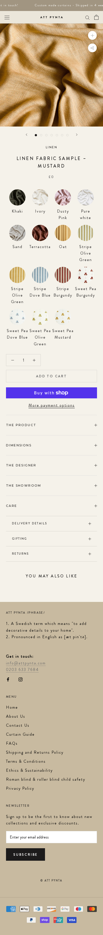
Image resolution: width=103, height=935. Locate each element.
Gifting (19, 538)
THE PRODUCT (21, 425)
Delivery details (29, 523)
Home (12, 707)
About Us (15, 716)
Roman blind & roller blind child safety (45, 779)
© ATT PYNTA (51, 880)
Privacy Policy (20, 788)
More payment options (51, 405)
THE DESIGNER (21, 465)
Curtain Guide (20, 734)
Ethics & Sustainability (29, 770)
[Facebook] (8, 679)
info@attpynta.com (26, 663)
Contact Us (18, 725)
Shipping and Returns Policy (35, 752)
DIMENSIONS (19, 445)
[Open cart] (96, 17)
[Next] (77, 135)
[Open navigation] (7, 17)
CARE (11, 506)
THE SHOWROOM (23, 485)
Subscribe (25, 854)
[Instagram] (20, 679)
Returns (20, 553)
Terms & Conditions (26, 761)
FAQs (12, 743)
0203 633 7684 (22, 669)
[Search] (87, 17)
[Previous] (26, 135)
